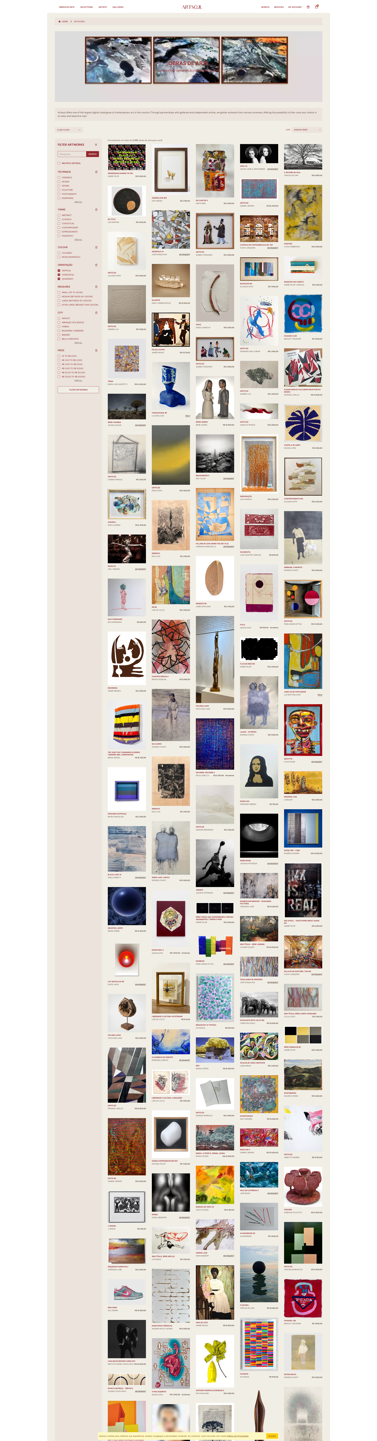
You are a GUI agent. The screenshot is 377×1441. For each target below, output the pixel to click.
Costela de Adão (292, 445)
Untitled (112, 273)
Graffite (288, 759)
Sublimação (246, 496)
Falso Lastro (158, 350)
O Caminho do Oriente (162, 1057)
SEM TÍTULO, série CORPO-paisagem (300, 1014)
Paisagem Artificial (117, 814)
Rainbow (200, 961)
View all (78, 202)
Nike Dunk (112, 1307)
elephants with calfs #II (252, 1020)
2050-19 (243, 166)
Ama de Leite (202, 1322)
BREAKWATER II (202, 475)
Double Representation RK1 (165, 1161)
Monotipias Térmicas (162, 1326)
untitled (112, 476)
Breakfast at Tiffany (206, 1025)
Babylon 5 (245, 1149)
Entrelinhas (290, 1374)
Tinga (110, 381)
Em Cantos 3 (202, 200)
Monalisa (244, 801)
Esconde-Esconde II (205, 772)
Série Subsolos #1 (292, 1047)
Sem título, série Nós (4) (163, 1256)
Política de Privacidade (237, 1436)
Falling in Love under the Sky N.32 (212, 543)
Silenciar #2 (246, 284)
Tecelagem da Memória (251, 979)
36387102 (288, 244)
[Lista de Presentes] (308, 7)
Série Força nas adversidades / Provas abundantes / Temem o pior (214, 918)
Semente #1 (201, 603)
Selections (86, 7)
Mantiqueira (290, 1093)
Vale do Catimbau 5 (249, 1190)
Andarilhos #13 (159, 198)
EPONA (155, 1214)
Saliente (156, 300)
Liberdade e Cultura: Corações (167, 1098)
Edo (197, 1066)
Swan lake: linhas (161, 877)
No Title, (112, 219)
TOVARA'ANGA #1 (159, 413)
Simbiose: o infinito (293, 567)
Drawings (112, 688)
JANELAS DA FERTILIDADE (295, 692)
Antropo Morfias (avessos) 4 (210, 1390)
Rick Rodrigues (115, 619)
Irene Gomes (202, 422)
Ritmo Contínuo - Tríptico (120, 1388)
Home (65, 21)
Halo (242, 625)
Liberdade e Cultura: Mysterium (167, 1016)
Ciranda (288, 1209)
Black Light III (114, 874)
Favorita (244, 1374)
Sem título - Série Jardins (252, 944)
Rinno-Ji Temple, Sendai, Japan (210, 1153)
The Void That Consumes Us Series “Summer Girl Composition (124, 753)
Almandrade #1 (247, 1233)
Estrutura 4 (158, 950)
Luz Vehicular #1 (116, 981)
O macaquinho (159, 1391)
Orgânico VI (157, 251)
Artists (103, 7)
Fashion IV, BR (290, 336)
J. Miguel (112, 1226)
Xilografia (245, 552)
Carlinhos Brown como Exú (121, 1361)
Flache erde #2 (247, 664)
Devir (154, 607)
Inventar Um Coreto (294, 282)
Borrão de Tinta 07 (205, 1207)
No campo (157, 744)
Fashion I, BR (290, 1320)
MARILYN (112, 566)
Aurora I (112, 522)
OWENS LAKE (201, 1253)
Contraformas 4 (160, 676)
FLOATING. (244, 1305)
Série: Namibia (114, 422)
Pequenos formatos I (118, 1267)
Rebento (156, 553)
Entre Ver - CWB (292, 850)
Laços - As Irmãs (248, 732)
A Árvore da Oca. (292, 172)
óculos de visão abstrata (252, 1063)
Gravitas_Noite (115, 928)
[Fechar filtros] (96, 145)
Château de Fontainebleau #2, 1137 (256, 245)
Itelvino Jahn (114, 1035)
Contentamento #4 (293, 499)
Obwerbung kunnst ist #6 (120, 173)
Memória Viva (290, 797)
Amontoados (246, 1116)
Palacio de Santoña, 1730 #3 (297, 971)
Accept (272, 1436)
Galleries (118, 7)
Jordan (199, 890)
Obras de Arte (67, 7)
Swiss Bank (245, 860)
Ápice (198, 324)
